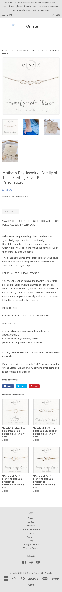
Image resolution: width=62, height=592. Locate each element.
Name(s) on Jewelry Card (15, 196)
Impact (31, 533)
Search (31, 518)
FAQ (31, 540)
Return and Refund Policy (31, 529)
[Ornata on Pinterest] (31, 562)
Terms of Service (31, 548)
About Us (31, 537)
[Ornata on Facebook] (24, 562)
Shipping (31, 525)
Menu (9, 14)
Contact (31, 521)
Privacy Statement (31, 544)
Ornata (29, 573)
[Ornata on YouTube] (38, 562)
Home (4, 50)
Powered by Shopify (43, 573)
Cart (57, 15)
